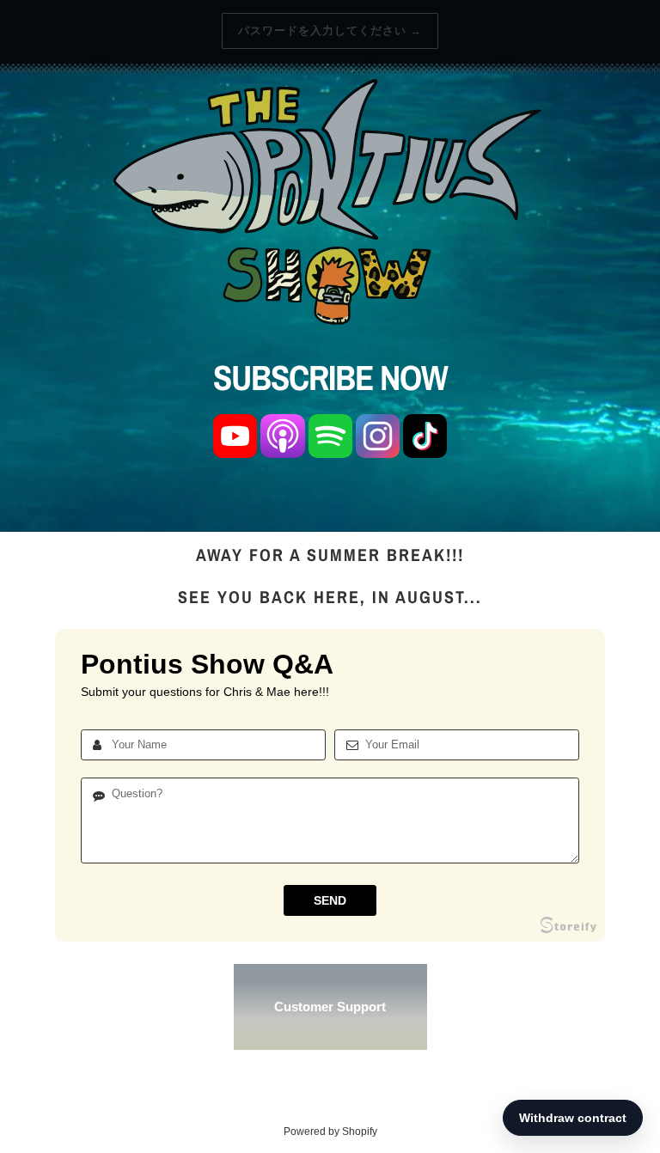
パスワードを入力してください (330, 30)
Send (330, 900)
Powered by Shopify (330, 1132)
